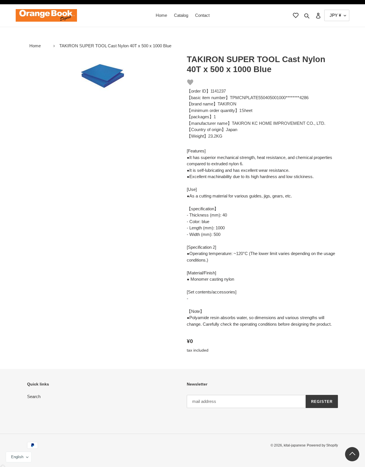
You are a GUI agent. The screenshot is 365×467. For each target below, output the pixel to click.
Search (33, 396)
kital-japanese (295, 445)
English (17, 457)
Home (35, 45)
